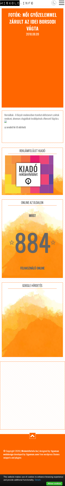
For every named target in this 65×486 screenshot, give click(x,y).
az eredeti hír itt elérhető (15, 127)
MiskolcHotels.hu (29, 451)
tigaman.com (32, 454)
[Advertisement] (32, 70)
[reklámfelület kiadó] (32, 174)
